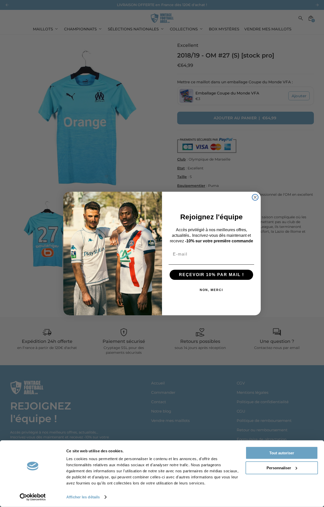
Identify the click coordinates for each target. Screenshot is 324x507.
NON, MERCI (211, 290)
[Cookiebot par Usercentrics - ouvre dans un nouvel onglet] (33, 497)
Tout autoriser (281, 453)
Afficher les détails (83, 497)
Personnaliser (279, 467)
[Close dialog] (255, 197)
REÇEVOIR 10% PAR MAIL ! (211, 274)
